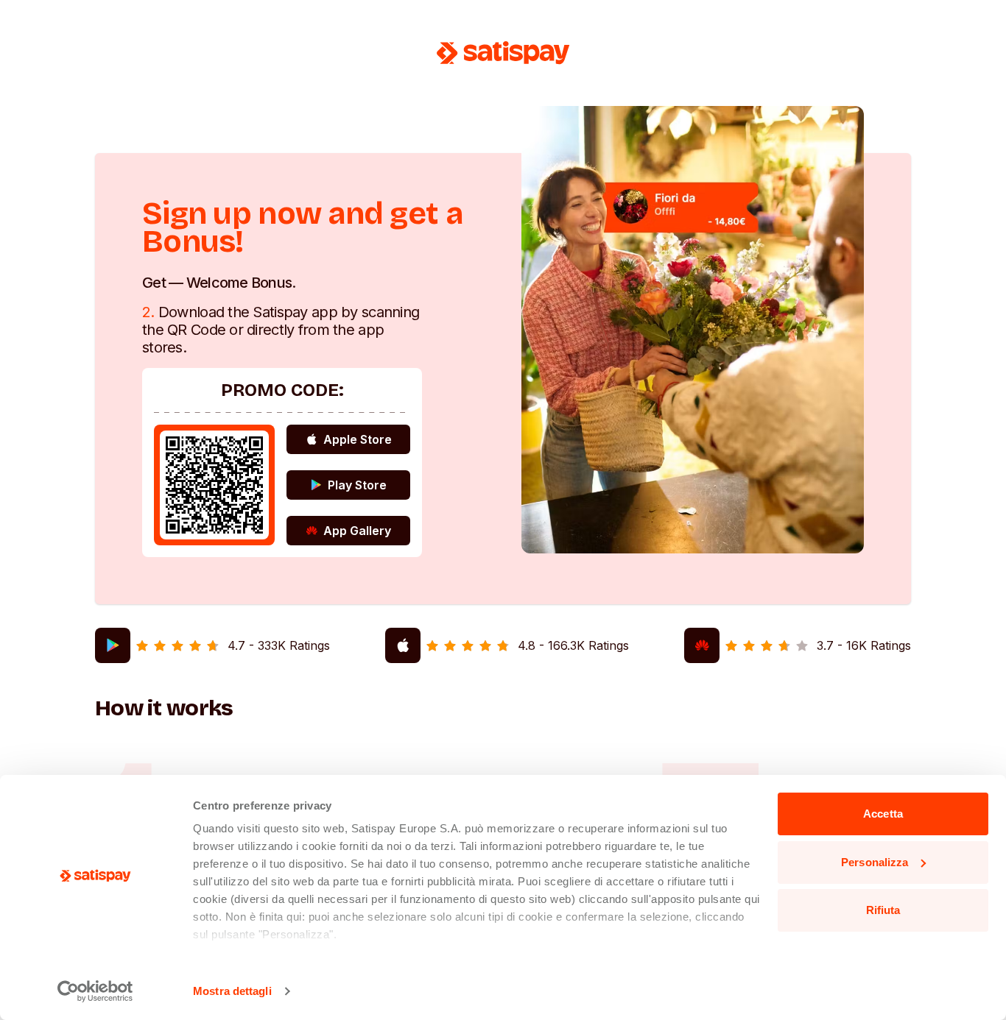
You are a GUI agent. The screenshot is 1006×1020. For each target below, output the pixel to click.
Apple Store (357, 439)
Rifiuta (883, 910)
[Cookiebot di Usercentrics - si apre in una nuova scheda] (95, 991)
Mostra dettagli (232, 991)
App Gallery (357, 530)
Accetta (883, 813)
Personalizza (874, 862)
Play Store (357, 485)
